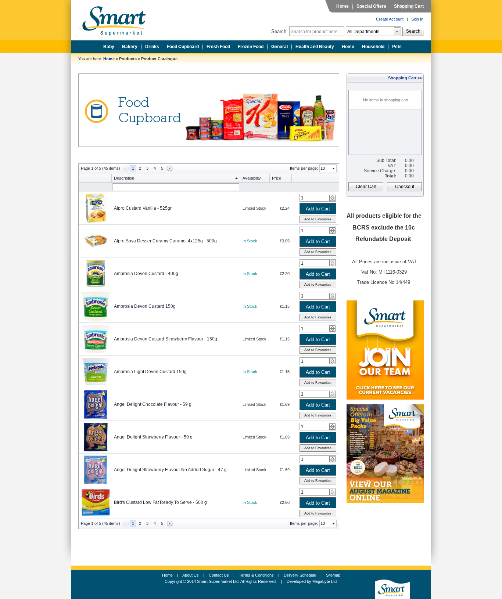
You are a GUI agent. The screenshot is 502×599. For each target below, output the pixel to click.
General (279, 46)
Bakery (129, 46)
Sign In (417, 19)
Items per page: (304, 168)
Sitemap (333, 575)
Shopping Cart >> (405, 78)
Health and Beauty (314, 46)
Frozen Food (250, 46)
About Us (190, 575)
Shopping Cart (409, 6)
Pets (397, 46)
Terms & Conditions (256, 575)
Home (342, 6)
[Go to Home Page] (118, 19)
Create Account (390, 19)
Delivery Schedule (300, 575)
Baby (108, 46)
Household (373, 46)
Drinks (152, 46)
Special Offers (371, 6)
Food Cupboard (183, 46)
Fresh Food (218, 46)
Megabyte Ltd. (325, 581)
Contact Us (219, 575)
